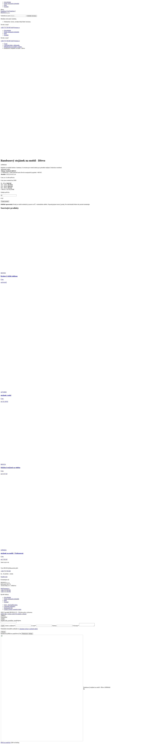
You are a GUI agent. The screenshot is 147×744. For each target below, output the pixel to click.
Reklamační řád (8, 608)
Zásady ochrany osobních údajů (12, 609)
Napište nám (4, 577)
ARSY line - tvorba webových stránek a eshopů (13, 614)
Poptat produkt (5, 201)
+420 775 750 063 (6, 27)
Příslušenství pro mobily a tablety (13, 46)
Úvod (5, 43)
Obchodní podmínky (9, 606)
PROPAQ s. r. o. (5, 12)
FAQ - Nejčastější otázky (11, 605)
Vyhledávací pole (5, 16)
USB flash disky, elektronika (11, 45)
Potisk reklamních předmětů (11, 3)
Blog (5, 5)
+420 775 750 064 (6, 591)
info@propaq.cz (15, 27)
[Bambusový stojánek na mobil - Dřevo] (42, 156)
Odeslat (3, 631)
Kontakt (6, 6)
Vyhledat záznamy (31, 16)
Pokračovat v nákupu (27, 633)
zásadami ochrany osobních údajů (28, 629)
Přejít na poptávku (5, 742)
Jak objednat (7, 2)
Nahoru (3, 615)
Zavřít (2, 619)
